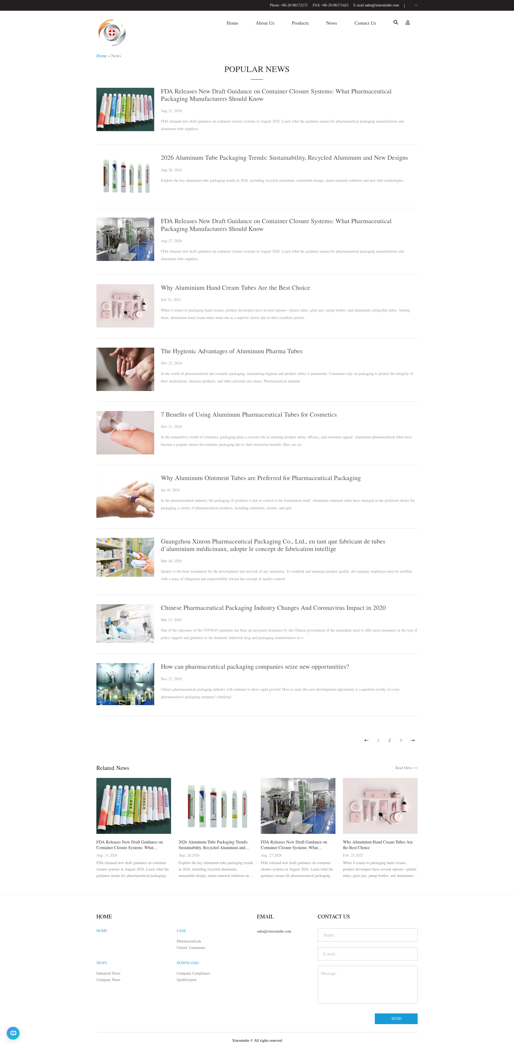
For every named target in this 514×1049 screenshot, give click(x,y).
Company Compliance (193, 973)
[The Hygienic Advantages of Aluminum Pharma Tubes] (125, 389)
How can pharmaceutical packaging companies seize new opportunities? (255, 666)
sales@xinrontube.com (382, 5)
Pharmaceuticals (189, 941)
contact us (365, 23)
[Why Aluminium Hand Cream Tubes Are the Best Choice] (125, 326)
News (116, 55)
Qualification (186, 980)
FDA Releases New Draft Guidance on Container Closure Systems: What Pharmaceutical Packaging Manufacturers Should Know (276, 95)
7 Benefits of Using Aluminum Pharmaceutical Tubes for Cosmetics (249, 414)
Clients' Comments (191, 948)
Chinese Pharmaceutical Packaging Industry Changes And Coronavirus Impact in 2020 (273, 607)
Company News (108, 980)
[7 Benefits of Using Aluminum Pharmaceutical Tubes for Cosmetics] (125, 452)
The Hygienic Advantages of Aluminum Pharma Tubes (232, 351)
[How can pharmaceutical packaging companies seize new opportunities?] (125, 703)
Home (101, 55)
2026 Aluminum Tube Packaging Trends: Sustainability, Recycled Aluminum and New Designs (284, 157)
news (331, 23)
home (232, 23)
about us (265, 23)
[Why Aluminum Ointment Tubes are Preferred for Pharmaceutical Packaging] (125, 516)
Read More (406, 767)
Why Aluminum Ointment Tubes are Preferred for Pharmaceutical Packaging (261, 477)
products (300, 23)
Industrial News (108, 973)
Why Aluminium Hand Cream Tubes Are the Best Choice (235, 287)
